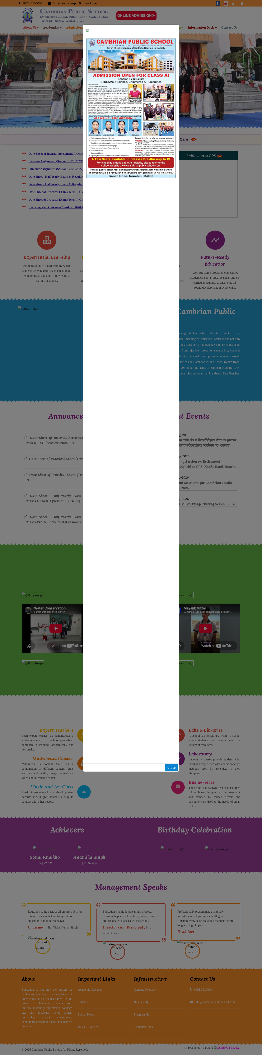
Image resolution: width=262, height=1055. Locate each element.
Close (171, 767)
